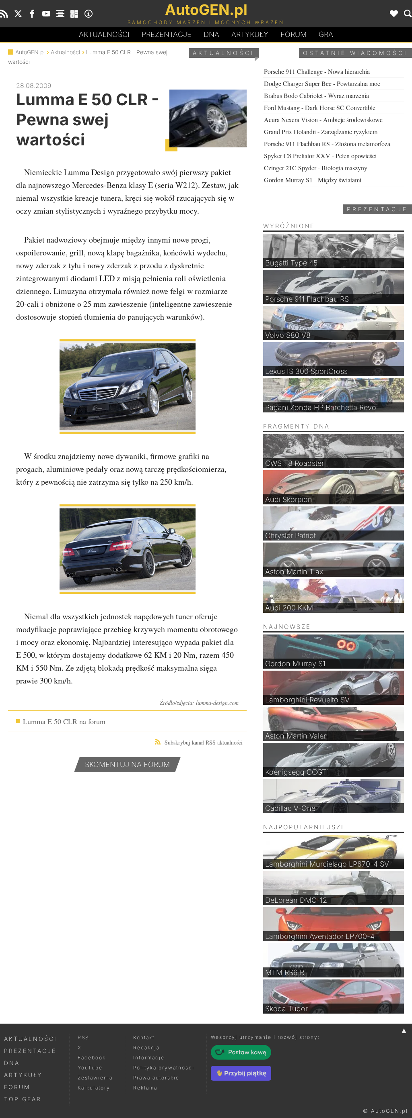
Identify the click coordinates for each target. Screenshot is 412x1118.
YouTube (90, 1068)
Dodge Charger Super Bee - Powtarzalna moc (322, 83)
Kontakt (143, 1037)
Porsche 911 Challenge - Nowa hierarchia (317, 71)
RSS (83, 1037)
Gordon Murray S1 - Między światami (312, 179)
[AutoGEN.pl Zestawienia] (60, 14)
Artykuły (249, 34)
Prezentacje (167, 34)
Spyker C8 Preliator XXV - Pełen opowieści (320, 155)
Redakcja (146, 1048)
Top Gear (22, 1099)
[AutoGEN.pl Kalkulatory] (74, 14)
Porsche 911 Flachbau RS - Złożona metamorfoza (327, 143)
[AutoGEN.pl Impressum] (88, 14)
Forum (293, 34)
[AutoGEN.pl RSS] (4, 14)
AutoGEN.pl (30, 52)
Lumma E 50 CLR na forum (64, 721)
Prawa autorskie (156, 1078)
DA (211, 34)
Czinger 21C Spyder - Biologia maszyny (315, 167)
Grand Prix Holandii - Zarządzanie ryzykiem (320, 131)
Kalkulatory (94, 1088)
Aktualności (104, 34)
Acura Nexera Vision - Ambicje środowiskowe (323, 119)
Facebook (92, 1058)
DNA (12, 1062)
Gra (326, 34)
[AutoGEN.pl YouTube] (46, 14)
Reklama (145, 1088)
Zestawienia (95, 1078)
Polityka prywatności (163, 1068)
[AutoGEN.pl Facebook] (32, 14)
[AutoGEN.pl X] (18, 14)
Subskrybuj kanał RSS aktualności (204, 742)
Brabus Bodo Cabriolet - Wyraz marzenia (316, 95)
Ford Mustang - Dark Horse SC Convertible (319, 107)
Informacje (149, 1058)
